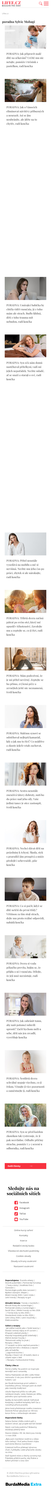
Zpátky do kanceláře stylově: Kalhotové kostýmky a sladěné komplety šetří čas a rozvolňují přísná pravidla (22, 1402)
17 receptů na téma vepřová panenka (21, 1345)
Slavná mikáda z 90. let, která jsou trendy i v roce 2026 (23, 1434)
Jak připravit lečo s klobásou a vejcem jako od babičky (21, 1348)
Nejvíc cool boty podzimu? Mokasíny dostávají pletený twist (21, 1428)
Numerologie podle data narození (20, 1290)
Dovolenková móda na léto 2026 (19, 1315)
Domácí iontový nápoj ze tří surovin (20, 1330)
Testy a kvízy (12, 1285)
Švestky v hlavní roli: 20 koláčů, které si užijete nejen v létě (22, 1356)
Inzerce (23, 1240)
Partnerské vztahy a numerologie (19, 1308)
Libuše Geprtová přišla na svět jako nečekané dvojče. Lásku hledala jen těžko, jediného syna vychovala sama (23, 1394)
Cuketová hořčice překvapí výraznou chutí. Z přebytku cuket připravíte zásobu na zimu (23, 1449)
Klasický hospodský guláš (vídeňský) (20, 1335)
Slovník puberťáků (13, 1283)
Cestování (9, 1287)
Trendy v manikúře (29, 1303)
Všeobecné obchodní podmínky (23, 1250)
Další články (14, 1166)
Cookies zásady (23, 1256)
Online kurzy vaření (23, 1230)
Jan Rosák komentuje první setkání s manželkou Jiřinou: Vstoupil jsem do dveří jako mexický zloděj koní (23, 1385)
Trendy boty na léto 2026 (18, 1313)
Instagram (24, 1208)
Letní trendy (10, 1297)
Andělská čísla (26, 1285)
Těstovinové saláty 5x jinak (16, 1340)
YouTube (23, 1219)
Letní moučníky (28, 1317)
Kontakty (23, 1235)
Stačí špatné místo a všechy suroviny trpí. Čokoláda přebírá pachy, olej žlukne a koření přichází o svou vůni (23, 1458)
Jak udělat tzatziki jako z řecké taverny (22, 1328)
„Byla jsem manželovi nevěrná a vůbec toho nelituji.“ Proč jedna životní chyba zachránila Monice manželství (22, 1441)
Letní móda (29, 1295)
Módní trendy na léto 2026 (28, 1310)
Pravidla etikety (26, 1280)
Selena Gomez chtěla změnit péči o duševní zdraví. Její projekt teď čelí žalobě (23, 1422)
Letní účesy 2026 (12, 1317)
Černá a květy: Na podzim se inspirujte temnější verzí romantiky (22, 1370)
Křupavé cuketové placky (16, 1333)
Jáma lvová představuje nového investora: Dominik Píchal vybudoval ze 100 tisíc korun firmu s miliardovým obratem (23, 1410)
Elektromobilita (11, 1320)
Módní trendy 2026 (13, 1295)
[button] (41, 3)
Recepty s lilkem (12, 1343)
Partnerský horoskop (32, 1283)
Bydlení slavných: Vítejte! (16, 1292)
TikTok (22, 1213)
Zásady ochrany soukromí (23, 1261)
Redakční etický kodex (23, 1245)
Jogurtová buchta (14, 1352)
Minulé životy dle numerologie (18, 1305)
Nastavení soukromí (23, 1266)
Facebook (24, 1202)
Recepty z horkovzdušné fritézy (20, 1360)
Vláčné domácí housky (15, 1338)
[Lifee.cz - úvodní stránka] (11, 4)
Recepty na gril (24, 1297)
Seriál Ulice (10, 1310)
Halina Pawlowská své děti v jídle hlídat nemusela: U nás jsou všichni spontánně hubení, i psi (23, 1377)
